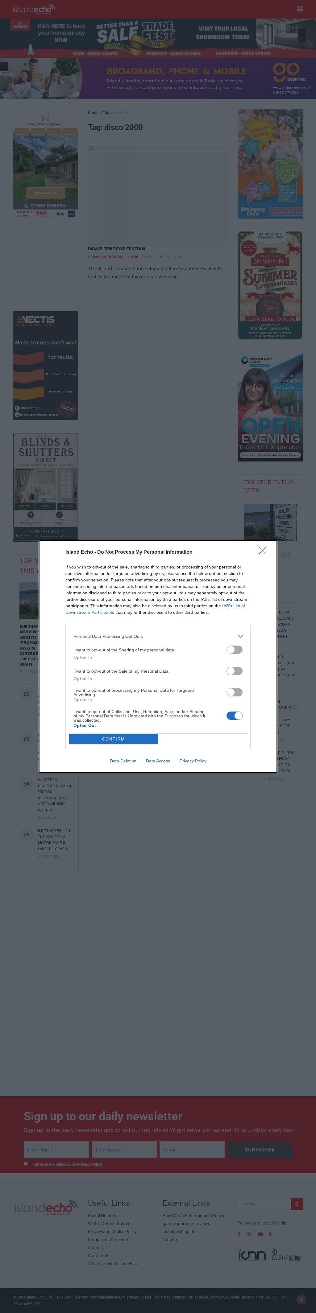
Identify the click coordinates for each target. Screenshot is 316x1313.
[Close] (265, 552)
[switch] (235, 650)
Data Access (158, 760)
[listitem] (158, 636)
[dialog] (158, 656)
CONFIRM (113, 739)
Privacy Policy (193, 760)
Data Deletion (123, 760)
